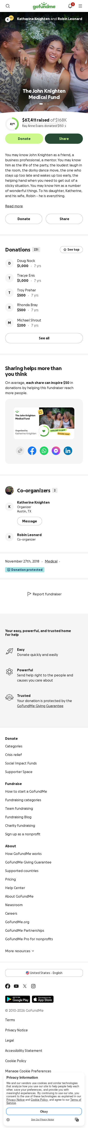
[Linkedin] (68, 450)
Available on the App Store (43, 999)
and (49, 19)
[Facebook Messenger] (56, 450)
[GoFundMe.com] (44, 6)
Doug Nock (26, 261)
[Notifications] (70, 6)
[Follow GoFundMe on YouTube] (16, 986)
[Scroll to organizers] (11, 17)
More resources (17, 951)
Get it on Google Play (17, 999)
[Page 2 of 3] (45, 104)
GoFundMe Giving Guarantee (40, 706)
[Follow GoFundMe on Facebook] (7, 986)
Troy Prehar (26, 290)
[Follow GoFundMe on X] (25, 986)
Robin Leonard (29, 535)
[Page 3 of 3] (48, 104)
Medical (51, 561)
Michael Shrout (29, 320)
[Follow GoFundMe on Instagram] (33, 986)
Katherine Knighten (33, 502)
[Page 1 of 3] (41, 104)
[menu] (80, 6)
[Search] (7, 6)
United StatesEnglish (46, 973)
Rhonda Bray (27, 305)
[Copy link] (20, 450)
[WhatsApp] (44, 450)
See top (73, 249)
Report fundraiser (47, 594)
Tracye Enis (26, 275)
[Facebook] (32, 450)
